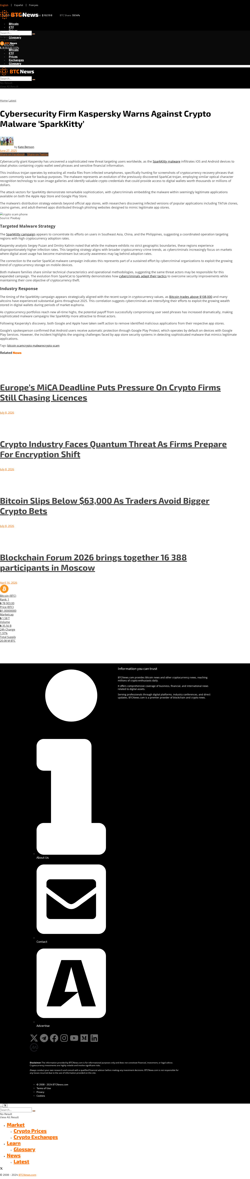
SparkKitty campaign (20, 234)
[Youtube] (74, 1038)
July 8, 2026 (7, 413)
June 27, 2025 (8, 151)
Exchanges (16, 60)
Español (18, 5)
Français (33, 5)
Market (16, 1124)
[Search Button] (33, 34)
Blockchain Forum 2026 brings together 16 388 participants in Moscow (93, 562)
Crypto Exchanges (36, 1137)
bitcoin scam (15, 345)
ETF (11, 27)
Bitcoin (14, 23)
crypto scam (52, 345)
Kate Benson (26, 147)
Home (4, 100)
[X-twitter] (34, 1038)
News (14, 1155)
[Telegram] (44, 1038)
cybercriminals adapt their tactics (143, 276)
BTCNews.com (27, 1174)
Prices (13, 30)
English (4, 5)
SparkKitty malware (166, 161)
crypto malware (34, 345)
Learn (14, 1143)
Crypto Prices (30, 1131)
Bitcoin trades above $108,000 (190, 297)
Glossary (15, 37)
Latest (12, 100)
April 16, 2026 (8, 583)
